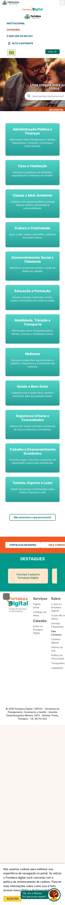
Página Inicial (36, 606)
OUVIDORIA (13, 29)
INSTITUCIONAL (16, 23)
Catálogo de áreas (39, 614)
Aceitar (12, 898)
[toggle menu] (62, 2)
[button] (32, 139)
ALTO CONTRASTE (22, 43)
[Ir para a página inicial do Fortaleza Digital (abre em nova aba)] (17, 604)
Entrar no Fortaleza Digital (38, 629)
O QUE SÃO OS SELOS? (20, 36)
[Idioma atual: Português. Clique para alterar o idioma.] (11, 52)
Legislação (57, 667)
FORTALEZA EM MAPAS (23, 544)
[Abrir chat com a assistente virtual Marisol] (54, 895)
